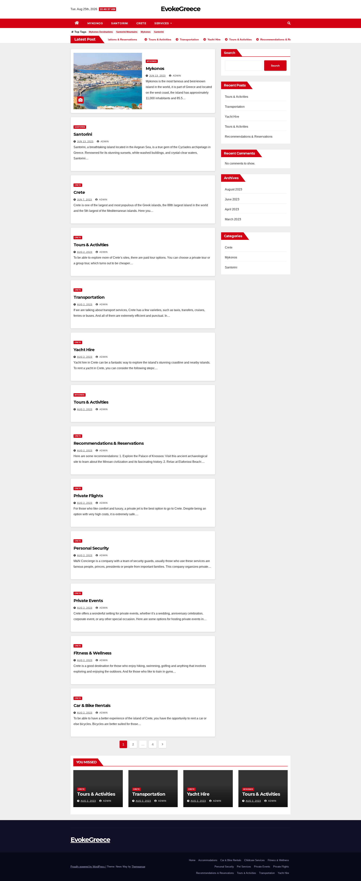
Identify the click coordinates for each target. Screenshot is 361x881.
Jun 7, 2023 (84, 199)
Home (192, 860)
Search (229, 53)
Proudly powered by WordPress (88, 866)
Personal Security (91, 548)
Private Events (88, 600)
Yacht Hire (84, 349)
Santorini (119, 23)
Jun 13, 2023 (157, 75)
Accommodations (207, 860)
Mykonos (95, 23)
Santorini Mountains (126, 32)
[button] (288, 23)
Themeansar (138, 866)
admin (176, 75)
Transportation (89, 297)
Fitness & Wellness (92, 653)
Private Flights (88, 495)
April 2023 (232, 209)
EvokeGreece (180, 9)
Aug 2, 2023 (84, 252)
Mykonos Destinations (101, 32)
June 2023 (232, 199)
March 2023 (233, 219)
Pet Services (244, 866)
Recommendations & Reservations (109, 443)
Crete (141, 23)
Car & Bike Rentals (92, 705)
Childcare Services (254, 860)
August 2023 (233, 189)
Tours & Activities (91, 244)
